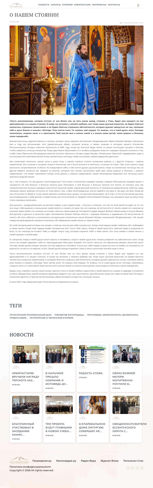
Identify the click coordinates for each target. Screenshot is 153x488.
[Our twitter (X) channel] (133, 468)
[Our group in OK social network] (142, 468)
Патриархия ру (41, 460)
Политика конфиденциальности (30, 466)
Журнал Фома (109, 460)
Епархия (67, 5)
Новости (43, 5)
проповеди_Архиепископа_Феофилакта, (113, 315)
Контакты (114, 5)
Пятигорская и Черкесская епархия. (52, 318)
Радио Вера (88, 460)
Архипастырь (82, 5)
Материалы (99, 5)
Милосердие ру (66, 460)
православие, (19, 318)
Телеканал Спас (133, 460)
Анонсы (56, 5)
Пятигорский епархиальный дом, (31, 315)
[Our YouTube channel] (137, 468)
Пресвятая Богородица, (69, 315)
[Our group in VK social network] (128, 468)
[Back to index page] (16, 7)
